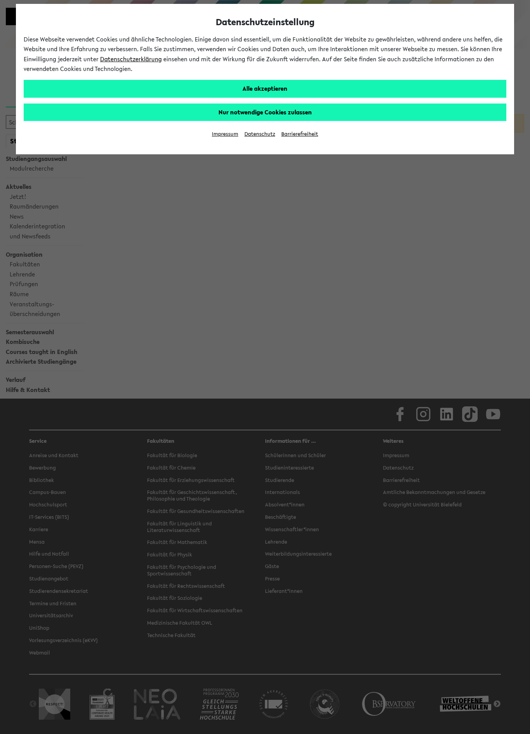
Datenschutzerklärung (131, 59)
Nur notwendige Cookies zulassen (265, 112)
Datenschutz (259, 134)
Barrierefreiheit (299, 134)
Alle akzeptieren (265, 88)
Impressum (225, 134)
